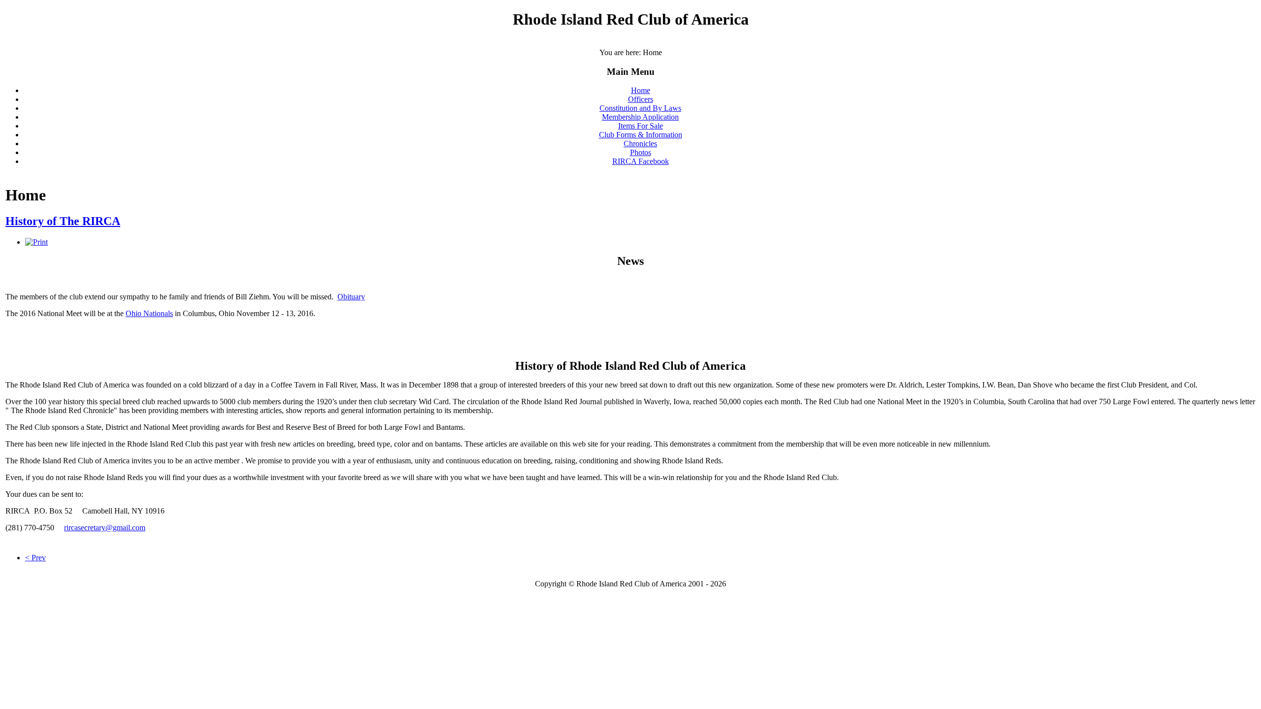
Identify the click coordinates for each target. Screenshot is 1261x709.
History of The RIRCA (62, 221)
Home (640, 90)
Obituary (351, 296)
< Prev (35, 557)
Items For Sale (640, 126)
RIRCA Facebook (640, 161)
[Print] (36, 242)
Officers (640, 99)
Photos (640, 152)
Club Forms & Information (640, 134)
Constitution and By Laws (640, 108)
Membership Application (640, 117)
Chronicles (640, 143)
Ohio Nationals (149, 313)
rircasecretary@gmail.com (104, 527)
